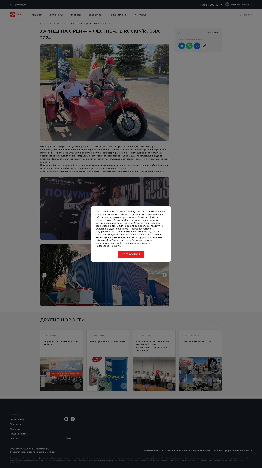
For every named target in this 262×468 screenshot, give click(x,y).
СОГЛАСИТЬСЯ (131, 254)
